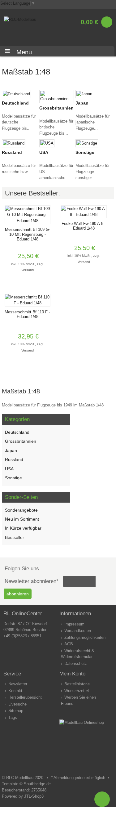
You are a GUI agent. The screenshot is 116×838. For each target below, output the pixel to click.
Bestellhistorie (77, 684)
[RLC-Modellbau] (20, 19)
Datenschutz (75, 663)
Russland (12, 152)
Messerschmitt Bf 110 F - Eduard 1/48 (27, 314)
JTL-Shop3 (34, 796)
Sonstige (84, 152)
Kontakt (15, 690)
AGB (68, 644)
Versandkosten (77, 630)
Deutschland (15, 103)
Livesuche (17, 704)
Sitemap (15, 710)
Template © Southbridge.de (26, 784)
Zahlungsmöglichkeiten (84, 637)
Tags (12, 717)
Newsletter (17, 684)
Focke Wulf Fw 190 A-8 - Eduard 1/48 (84, 226)
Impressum (74, 624)
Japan (81, 103)
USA (43, 152)
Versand (27, 270)
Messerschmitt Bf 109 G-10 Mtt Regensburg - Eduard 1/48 (27, 234)
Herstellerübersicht (25, 697)
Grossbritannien (56, 107)
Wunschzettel (76, 690)
